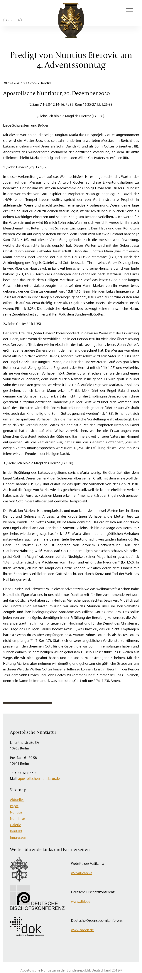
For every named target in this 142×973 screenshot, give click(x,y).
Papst (14, 805)
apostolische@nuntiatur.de (39, 778)
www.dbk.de (80, 901)
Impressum (18, 837)
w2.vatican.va (81, 872)
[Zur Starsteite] (71, 36)
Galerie (15, 824)
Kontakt (16, 831)
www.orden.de (82, 929)
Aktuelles (17, 799)
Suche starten (19, 22)
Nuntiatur (17, 818)
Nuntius (16, 812)
